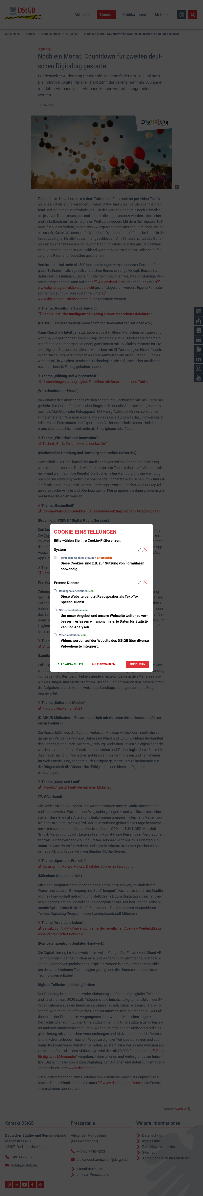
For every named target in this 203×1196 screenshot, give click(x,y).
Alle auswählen (70, 664)
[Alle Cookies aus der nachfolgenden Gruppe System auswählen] (140, 549)
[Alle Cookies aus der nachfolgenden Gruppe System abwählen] (146, 549)
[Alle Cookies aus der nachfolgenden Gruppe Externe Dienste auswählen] (140, 582)
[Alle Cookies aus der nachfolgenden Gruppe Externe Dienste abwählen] (146, 582)
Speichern (137, 664)
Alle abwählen (103, 664)
